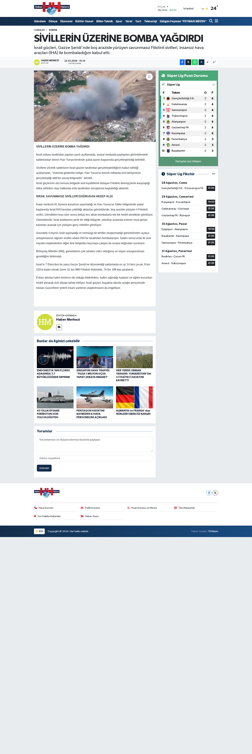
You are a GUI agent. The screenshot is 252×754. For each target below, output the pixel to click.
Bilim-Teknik (104, 21)
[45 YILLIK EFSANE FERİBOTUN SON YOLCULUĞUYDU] (55, 397)
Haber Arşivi (92, 516)
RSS (41, 531)
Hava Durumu (46, 508)
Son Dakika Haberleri (49, 516)
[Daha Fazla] (201, 62)
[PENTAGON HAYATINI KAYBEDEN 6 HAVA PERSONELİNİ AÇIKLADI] (94, 397)
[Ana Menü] (215, 21)
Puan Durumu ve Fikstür (144, 508)
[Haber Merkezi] (45, 321)
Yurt (138, 21)
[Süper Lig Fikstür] (213, 174)
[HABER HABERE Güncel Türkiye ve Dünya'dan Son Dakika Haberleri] (52, 8)
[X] (215, 493)
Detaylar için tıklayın (188, 161)
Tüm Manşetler (186, 508)
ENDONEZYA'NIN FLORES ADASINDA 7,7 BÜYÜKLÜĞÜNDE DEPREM (53, 373)
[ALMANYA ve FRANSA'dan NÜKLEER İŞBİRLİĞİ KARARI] (134, 397)
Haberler (39, 30)
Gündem (40, 21)
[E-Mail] (59, 327)
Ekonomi (66, 21)
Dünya (53, 21)
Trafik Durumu (92, 508)
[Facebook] (209, 493)
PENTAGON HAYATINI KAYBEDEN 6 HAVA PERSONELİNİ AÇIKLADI (91, 413)
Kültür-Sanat (84, 21)
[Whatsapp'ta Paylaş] (195, 62)
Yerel (128, 21)
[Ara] (211, 21)
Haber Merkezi (68, 319)
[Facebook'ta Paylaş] (182, 62)
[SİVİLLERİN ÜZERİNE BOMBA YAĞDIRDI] (95, 106)
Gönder (44, 468)
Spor (119, 21)
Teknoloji (150, 21)
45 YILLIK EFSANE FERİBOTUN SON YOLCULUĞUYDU (48, 413)
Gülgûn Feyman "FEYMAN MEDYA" (183, 21)
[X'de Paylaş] (188, 62)
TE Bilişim (213, 531)
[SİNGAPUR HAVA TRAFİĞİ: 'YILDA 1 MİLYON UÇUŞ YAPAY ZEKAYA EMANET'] (94, 357)
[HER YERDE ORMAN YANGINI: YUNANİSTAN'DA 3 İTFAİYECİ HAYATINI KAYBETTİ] (134, 357)
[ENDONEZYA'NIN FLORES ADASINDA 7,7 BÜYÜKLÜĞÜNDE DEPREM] (55, 357)
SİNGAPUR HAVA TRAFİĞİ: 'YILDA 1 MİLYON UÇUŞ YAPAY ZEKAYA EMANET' (93, 373)
